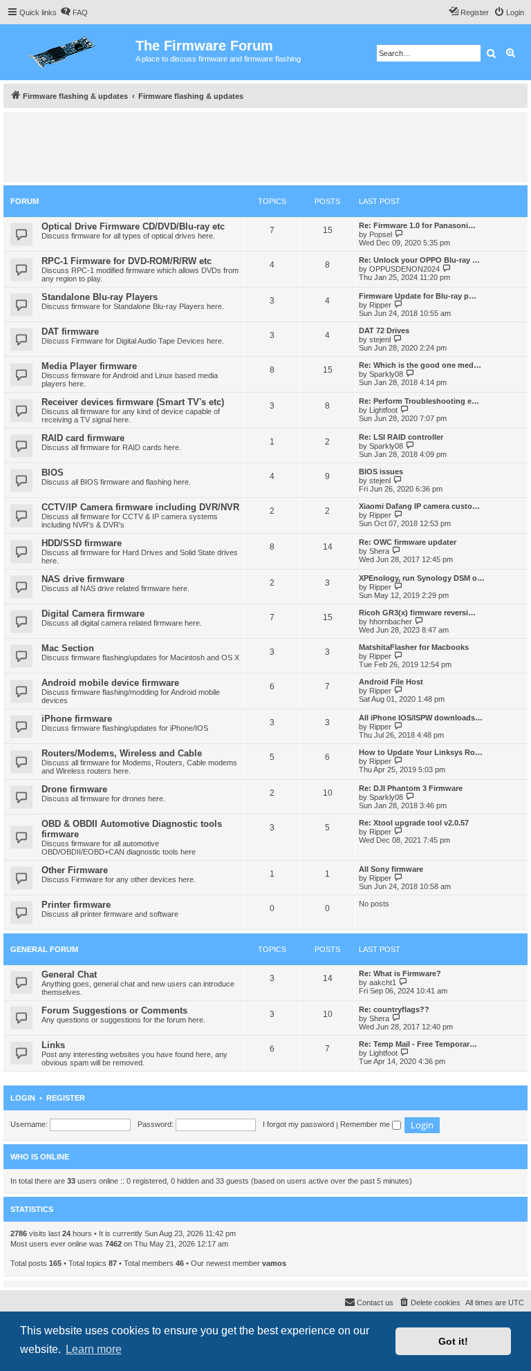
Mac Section (67, 648)
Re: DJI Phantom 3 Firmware (411, 788)
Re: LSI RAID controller (401, 437)
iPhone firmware (76, 719)
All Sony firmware (391, 869)
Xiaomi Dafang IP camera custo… (419, 506)
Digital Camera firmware (93, 613)
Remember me (366, 1124)
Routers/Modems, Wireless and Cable (121, 753)
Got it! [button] (453, 1341)
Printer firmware (76, 904)
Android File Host (391, 682)
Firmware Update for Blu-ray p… (417, 296)
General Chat (69, 974)
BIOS (52, 472)
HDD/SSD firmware (81, 543)
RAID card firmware (82, 438)
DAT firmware (70, 331)
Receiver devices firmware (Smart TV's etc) (132, 402)
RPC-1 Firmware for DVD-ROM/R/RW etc (126, 261)
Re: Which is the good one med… (420, 365)
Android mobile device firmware (110, 683)
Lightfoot (383, 410)
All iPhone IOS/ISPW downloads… (421, 718)
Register (65, 1098)
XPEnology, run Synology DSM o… (422, 578)
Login (22, 1098)
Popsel (380, 234)
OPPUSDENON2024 (404, 269)
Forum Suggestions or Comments (114, 1010)
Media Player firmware (89, 366)
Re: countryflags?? (394, 1009)
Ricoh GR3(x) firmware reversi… (417, 612)
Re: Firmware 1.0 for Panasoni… (417, 225)
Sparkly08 (386, 374)
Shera (379, 551)
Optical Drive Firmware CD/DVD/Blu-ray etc (133, 226)
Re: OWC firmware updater (407, 542)
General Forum (44, 949)
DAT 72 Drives (384, 330)
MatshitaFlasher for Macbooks (414, 647)
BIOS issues (381, 471)
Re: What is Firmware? (400, 973)
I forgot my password (298, 1124)
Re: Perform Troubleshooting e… (419, 401)
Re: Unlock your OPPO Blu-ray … (419, 260)
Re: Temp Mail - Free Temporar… (418, 1044)
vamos (274, 1263)
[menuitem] (74, 12)
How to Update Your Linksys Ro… (421, 752)
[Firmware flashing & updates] (69, 52)
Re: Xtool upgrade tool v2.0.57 (414, 823)
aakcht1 (382, 982)
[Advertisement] (265, 146)
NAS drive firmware (82, 579)
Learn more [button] (94, 1349)
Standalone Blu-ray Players (99, 297)
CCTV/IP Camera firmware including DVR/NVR (140, 507)
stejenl (380, 339)
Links (53, 1045)
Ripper (380, 305)
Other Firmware (74, 870)
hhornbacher (390, 621)
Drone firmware (74, 789)
